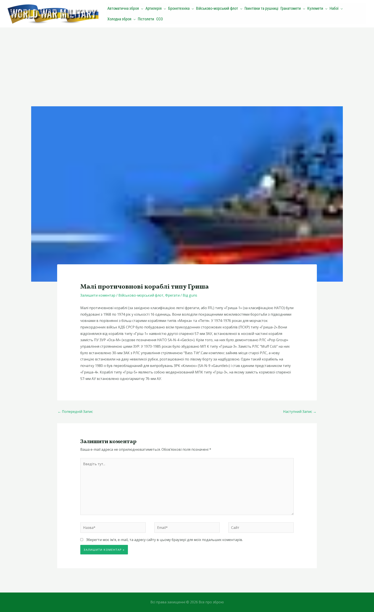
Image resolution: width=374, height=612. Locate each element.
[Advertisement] (187, 60)
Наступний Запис (299, 411)
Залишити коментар (97, 295)
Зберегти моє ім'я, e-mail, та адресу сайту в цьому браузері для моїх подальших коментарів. (164, 539)
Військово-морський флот (140, 295)
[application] (141, 8)
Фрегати (172, 295)
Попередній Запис (75, 411)
